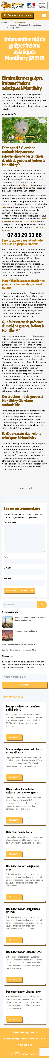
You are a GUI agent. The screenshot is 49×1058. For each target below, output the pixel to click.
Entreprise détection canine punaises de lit (18, 644)
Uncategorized (20, 22)
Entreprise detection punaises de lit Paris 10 (23, 708)
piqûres (5, 207)
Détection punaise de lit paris (26, 631)
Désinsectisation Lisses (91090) (24, 952)
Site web (7, 578)
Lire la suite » (14, 737)
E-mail (7, 567)
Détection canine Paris (19, 832)
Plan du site (24, 1045)
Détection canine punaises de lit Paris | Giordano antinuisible (30, 618)
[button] (44, 15)
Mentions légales (23, 1032)
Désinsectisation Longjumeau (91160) (23, 910)
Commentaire (11, 522)
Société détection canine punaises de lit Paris (19, 650)
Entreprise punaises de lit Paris (23, 1038)
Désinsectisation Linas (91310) (23, 991)
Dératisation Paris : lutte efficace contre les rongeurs (22, 790)
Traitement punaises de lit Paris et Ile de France (24, 751)
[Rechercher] (42, 604)
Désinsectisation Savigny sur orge (22, 867)
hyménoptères (29, 185)
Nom (7, 557)
